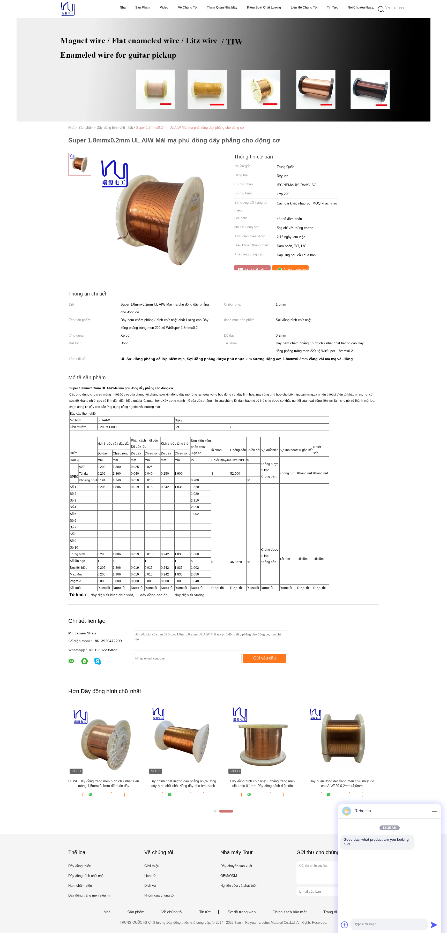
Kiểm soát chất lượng (264, 7)
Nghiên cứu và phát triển (238, 886)
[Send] (434, 924)
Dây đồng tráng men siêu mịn (90, 895)
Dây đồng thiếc (79, 866)
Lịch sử (150, 876)
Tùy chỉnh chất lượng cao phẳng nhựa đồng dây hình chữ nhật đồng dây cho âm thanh (183, 783)
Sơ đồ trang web (242, 912)
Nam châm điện (80, 886)
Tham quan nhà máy (222, 7)
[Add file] (344, 924)
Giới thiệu (151, 866)
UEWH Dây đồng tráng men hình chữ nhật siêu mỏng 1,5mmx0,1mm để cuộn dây (103, 783)
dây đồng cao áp (154, 595)
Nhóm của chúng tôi (159, 895)
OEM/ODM (228, 876)
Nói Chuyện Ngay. (361, 7)
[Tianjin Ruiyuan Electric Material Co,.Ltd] (67, 9)
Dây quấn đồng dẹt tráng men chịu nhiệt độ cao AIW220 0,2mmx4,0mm (342, 783)
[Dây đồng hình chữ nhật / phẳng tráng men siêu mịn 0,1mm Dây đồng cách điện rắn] (262, 739)
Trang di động (334, 912)
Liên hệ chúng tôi (304, 7)
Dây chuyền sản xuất (236, 866)
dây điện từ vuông (189, 595)
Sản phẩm (142, 7)
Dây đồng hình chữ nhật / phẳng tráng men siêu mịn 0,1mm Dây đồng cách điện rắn (262, 783)
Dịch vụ (150, 886)
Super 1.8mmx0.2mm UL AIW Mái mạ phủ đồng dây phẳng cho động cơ (190, 128)
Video (164, 7)
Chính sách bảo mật (289, 912)
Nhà (123, 7)
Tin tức (332, 7)
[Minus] (434, 811)
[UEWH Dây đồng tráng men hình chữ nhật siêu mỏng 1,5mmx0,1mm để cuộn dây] (103, 739)
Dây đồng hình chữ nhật (86, 876)
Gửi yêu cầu (264, 658)
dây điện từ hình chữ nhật (112, 595)
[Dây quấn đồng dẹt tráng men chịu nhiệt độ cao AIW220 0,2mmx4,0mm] (342, 739)
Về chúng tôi (187, 7)
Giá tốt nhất (256, 268)
